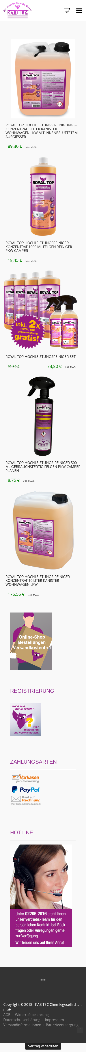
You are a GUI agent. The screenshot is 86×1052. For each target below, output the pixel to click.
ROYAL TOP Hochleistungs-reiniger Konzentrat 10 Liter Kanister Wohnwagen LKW (38, 580)
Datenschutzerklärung (21, 1019)
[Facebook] (80, 1030)
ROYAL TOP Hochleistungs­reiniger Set (41, 356)
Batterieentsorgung (62, 1024)
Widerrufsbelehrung (32, 1014)
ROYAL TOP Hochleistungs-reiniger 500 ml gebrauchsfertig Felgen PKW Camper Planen (43, 466)
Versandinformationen (22, 1024)
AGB (6, 1014)
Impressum (54, 1019)
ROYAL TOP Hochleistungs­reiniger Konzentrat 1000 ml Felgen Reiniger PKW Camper (39, 246)
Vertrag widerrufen (43, 1046)
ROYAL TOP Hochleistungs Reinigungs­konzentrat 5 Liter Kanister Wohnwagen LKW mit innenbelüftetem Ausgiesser (42, 131)
